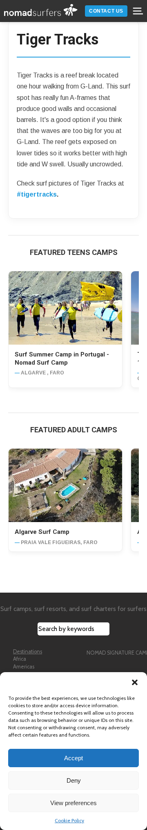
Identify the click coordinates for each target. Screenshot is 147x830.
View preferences (73, 802)
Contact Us (106, 11)
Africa (19, 659)
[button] (135, 682)
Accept (73, 758)
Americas (23, 667)
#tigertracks (37, 194)
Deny (74, 780)
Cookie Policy (69, 820)
